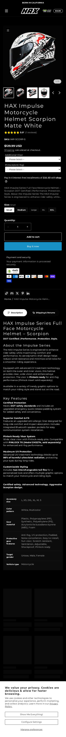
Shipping (9, 150)
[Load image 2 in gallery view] (20, 92)
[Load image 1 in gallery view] (8, 92)
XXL (52, 210)
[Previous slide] (53, 93)
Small (9, 210)
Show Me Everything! (31, 714)
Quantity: (9, 220)
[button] (57, 11)
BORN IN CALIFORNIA (33, 3)
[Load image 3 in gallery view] (32, 92)
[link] (20, 133)
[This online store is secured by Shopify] (33, 271)
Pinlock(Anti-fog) (14, 165)
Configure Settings (31, 722)
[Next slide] (59, 93)
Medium (21, 210)
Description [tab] (17, 313)
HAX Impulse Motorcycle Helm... (32, 299)
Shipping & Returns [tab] (45, 313)
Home (7, 299)
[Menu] (6, 11)
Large (34, 210)
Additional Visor (14, 155)
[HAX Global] (47, 11)
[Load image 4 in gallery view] (44, 92)
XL (43, 210)
